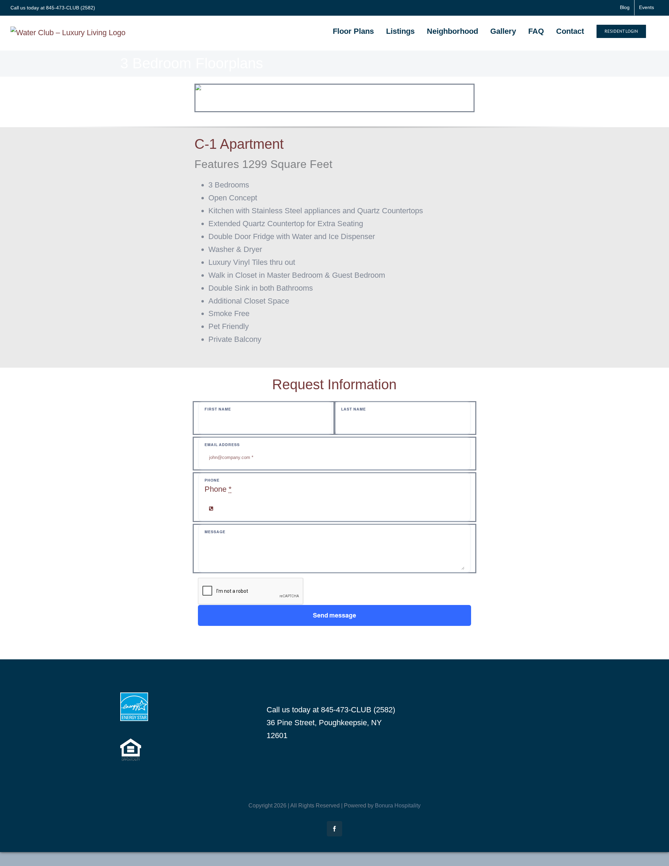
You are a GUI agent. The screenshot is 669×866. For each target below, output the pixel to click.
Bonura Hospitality (398, 805)
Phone (218, 489)
